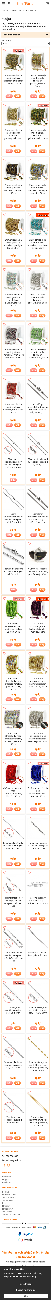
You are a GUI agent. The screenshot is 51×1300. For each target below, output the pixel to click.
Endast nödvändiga (26, 1290)
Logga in (6, 1179)
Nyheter (5, 1206)
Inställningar (26, 1284)
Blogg (5, 1203)
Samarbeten (7, 1200)
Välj (17, 96)
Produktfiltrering (11, 34)
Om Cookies (7, 1211)
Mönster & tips (9, 1194)
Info (9, 96)
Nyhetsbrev (7, 1208)
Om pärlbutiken (9, 1197)
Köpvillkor (6, 1176)
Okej (26, 1296)
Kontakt (5, 1191)
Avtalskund (7, 1182)
